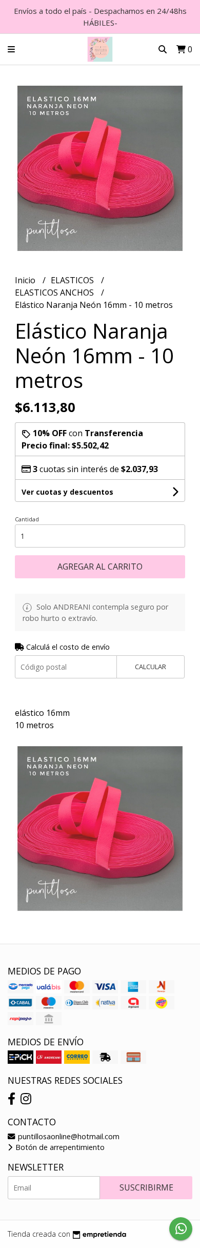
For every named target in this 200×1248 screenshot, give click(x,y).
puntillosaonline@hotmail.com (67, 1136)
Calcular (150, 666)
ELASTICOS (73, 280)
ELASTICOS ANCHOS (55, 292)
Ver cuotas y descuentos (67, 492)
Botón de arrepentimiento (59, 1147)
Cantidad (27, 519)
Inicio (26, 280)
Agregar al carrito (100, 566)
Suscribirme (146, 1187)
